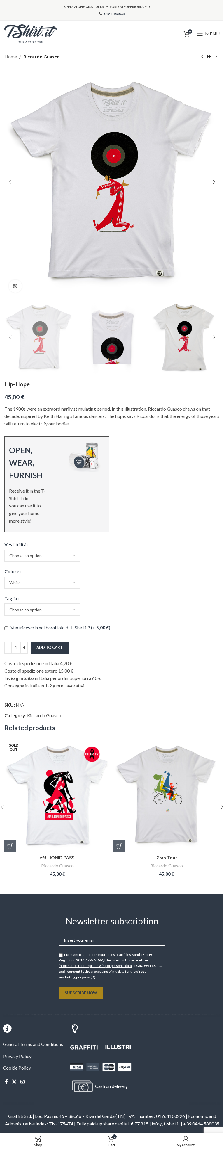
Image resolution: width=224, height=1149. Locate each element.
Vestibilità (15, 544)
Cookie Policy (17, 1067)
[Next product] (216, 56)
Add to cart (49, 647)
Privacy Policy (17, 1056)
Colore (11, 571)
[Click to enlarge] (15, 286)
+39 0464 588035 (201, 1123)
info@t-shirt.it (166, 1123)
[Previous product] (202, 56)
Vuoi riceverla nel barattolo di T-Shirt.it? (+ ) (60, 627)
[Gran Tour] (166, 795)
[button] (10, 182)
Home (10, 56)
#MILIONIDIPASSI (57, 858)
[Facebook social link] (6, 1081)
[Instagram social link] (22, 1081)
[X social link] (14, 1081)
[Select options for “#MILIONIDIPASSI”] (10, 846)
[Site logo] (30, 33)
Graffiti (15, 1116)
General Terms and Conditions (33, 1044)
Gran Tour (166, 858)
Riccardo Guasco (41, 56)
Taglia (10, 598)
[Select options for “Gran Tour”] (119, 846)
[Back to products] (209, 56)
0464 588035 (114, 13)
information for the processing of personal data (95, 965)
